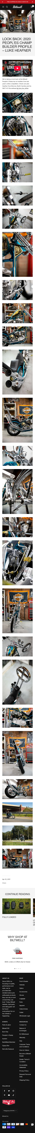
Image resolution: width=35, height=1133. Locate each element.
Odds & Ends (23, 1009)
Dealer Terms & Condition (24, 1060)
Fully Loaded (9, 917)
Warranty (22, 1037)
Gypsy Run (5, 1045)
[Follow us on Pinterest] (4, 1095)
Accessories (23, 991)
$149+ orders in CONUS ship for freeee (17, 962)
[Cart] (32, 7)
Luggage (22, 998)
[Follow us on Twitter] (9, 1091)
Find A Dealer (23, 981)
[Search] (7, 7)
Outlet (21, 1012)
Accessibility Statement (23, 1066)
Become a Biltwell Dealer (25, 1055)
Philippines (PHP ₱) (9, 1110)
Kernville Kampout (8, 1049)
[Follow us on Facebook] (4, 1091)
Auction (4, 1038)
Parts (21, 1002)
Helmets (22, 985)
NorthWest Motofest (8, 1042)
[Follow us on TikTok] (13, 1095)
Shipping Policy (24, 1080)
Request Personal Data (25, 1075)
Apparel (21, 1005)
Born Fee (5, 1032)
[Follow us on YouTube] (9, 1095)
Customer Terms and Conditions (24, 1046)
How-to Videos (24, 1050)
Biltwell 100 (5, 1028)
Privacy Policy (23, 1071)
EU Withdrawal (24, 1034)
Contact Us (22, 1025)
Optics (21, 988)
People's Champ (7, 1035)
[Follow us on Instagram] (13, 1091)
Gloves (21, 995)
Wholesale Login (24, 1016)
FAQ (20, 1041)
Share (4, 883)
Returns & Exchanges (23, 1029)
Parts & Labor (6, 1025)
